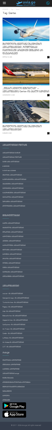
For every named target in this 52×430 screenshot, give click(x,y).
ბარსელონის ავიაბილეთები (14, 245)
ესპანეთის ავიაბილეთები (13, 184)
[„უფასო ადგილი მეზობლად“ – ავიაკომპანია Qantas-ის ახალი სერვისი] (26, 73)
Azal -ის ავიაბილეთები (11, 311)
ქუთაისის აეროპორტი (11, 365)
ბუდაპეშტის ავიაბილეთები (13, 276)
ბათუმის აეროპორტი (11, 369)
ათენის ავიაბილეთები (12, 241)
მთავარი (5, 9)
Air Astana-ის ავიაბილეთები (13, 342)
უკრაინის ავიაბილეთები (12, 202)
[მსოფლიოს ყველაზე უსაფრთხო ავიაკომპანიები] (26, 111)
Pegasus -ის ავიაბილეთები (13, 307)
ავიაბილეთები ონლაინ (12, 157)
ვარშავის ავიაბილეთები (12, 272)
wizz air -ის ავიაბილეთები (13, 294)
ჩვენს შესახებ (8, 378)
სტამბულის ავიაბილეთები (13, 228)
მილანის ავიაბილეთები (12, 250)
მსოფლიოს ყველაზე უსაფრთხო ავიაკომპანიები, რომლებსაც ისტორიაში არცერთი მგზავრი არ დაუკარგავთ (23, 49)
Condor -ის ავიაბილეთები (12, 334)
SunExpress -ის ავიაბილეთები (14, 325)
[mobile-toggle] (4, 3)
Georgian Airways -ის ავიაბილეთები (16, 298)
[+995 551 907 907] (49, 4)
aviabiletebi (6, 166)
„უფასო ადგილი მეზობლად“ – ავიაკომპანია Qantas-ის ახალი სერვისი (26, 90)
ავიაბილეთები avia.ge (11, 374)
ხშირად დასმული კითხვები (14, 387)
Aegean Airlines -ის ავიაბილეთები (15, 320)
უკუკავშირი (7, 391)
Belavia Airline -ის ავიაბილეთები (15, 316)
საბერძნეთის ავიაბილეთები (14, 193)
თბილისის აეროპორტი (12, 360)
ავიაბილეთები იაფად (11, 153)
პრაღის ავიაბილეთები (12, 259)
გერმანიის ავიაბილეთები (13, 188)
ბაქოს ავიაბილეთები (11, 223)
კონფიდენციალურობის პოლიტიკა (16, 382)
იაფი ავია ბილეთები (11, 162)
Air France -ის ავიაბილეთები (14, 329)
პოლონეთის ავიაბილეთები (14, 206)
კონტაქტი (6, 400)
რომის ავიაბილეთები (11, 263)
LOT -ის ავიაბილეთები (12, 347)
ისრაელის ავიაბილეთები (13, 197)
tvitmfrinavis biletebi (9, 171)
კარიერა (6, 396)
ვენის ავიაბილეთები (11, 268)
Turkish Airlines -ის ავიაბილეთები (15, 303)
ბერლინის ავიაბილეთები (13, 237)
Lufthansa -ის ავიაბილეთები (13, 338)
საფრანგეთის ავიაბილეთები (14, 180)
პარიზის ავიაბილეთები (12, 254)
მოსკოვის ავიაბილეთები (13, 232)
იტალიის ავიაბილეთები (12, 175)
